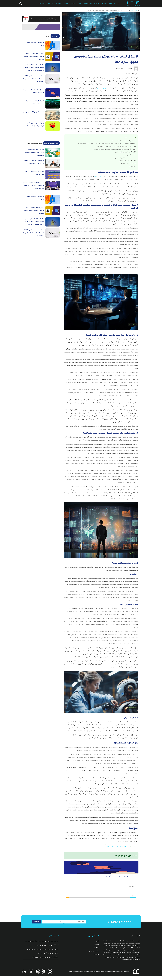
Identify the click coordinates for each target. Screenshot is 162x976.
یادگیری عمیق (98, 177)
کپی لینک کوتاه (132, 846)
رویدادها (65, 4)
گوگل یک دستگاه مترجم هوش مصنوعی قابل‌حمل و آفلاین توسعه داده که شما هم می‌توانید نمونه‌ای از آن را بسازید (33, 67)
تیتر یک (125, 10)
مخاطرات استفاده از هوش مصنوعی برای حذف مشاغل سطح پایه (121, 876)
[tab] (55, 36)
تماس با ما (42, 4)
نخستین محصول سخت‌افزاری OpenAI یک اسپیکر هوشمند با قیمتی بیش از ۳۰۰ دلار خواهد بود (33, 78)
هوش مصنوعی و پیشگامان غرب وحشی (33, 112)
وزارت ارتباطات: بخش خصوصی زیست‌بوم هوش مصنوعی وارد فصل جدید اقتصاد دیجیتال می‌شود (33, 185)
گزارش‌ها (58, 4)
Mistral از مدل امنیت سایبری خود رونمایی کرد (46, 945)
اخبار (110, 4)
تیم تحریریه (130, 69)
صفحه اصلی (134, 10)
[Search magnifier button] (20, 3)
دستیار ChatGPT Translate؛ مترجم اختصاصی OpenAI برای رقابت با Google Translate (34, 56)
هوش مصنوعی (102, 88)
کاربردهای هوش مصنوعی (91, 4)
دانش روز (104, 4)
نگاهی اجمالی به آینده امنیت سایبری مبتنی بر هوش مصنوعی (42, 949)
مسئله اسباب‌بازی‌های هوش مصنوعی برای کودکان (45, 957)
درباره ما (50, 4)
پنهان (125, 138)
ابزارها (79, 4)
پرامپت (73, 4)
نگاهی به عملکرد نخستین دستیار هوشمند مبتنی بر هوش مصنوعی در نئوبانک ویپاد (34, 152)
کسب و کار (117, 4)
